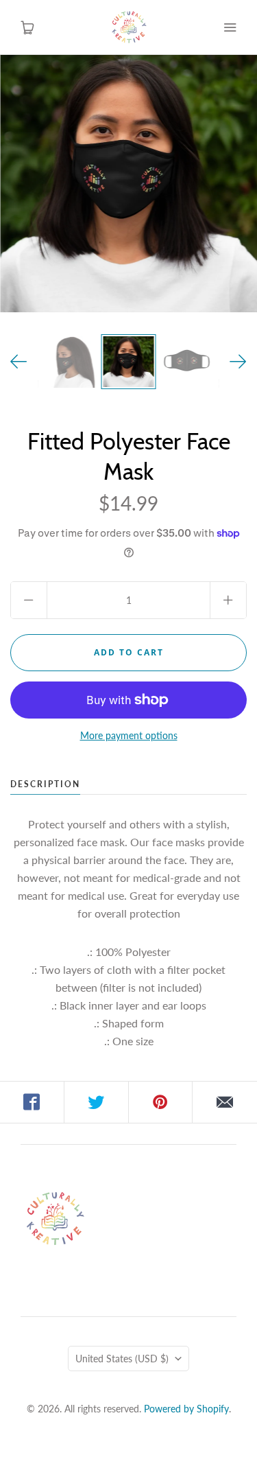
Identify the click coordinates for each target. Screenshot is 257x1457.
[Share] (32, 1102)
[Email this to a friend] (225, 1102)
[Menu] (229, 27)
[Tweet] (96, 1102)
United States (122, 1358)
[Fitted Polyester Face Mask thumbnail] (128, 361)
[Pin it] (161, 1102)
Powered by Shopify (186, 1408)
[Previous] (19, 362)
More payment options (129, 735)
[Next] (238, 362)
